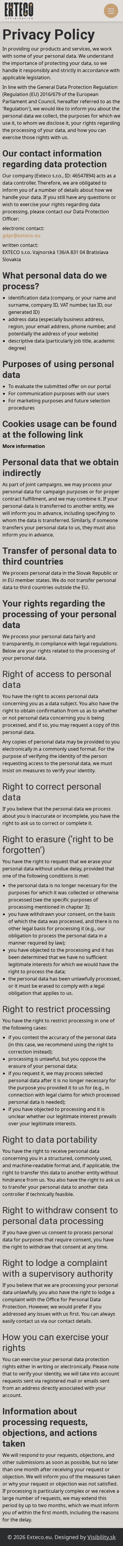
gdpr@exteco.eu (21, 235)
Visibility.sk (101, 1537)
